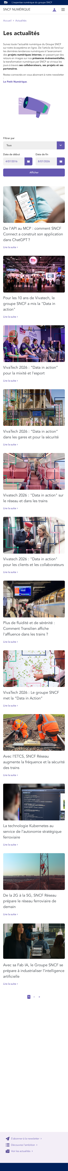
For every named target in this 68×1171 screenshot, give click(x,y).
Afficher (34, 172)
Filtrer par (9, 138)
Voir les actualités (20, 1151)
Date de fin (42, 154)
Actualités (20, 20)
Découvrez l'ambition (23, 1145)
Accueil (7, 20)
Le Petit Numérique (15, 81)
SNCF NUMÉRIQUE (16, 9)
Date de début (11, 154)
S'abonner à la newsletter (25, 1138)
